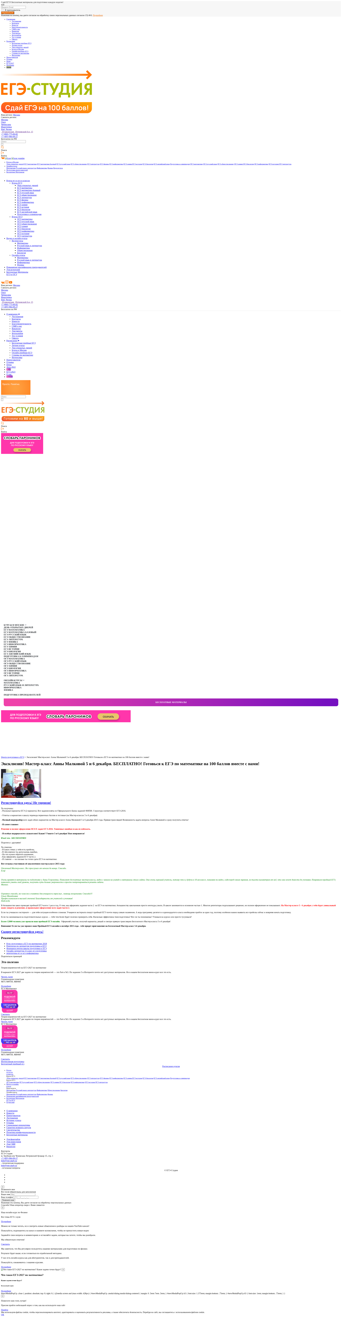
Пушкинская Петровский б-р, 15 (17, 132)
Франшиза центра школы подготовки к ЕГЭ (26, 948)
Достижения (16, 21)
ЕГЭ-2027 (10, 63)
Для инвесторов (13, 1142)
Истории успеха (13, 1120)
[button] (3, 726)
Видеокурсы (58, 168)
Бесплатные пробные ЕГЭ (21, 43)
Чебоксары (6, 124)
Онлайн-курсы (11, 166)
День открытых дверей (15, 164)
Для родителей (13, 270)
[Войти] (2, 153)
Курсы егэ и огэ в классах (18, 180)
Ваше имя (5, 1194)
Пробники (10, 65)
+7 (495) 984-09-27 (9, 136)
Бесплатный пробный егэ (12, 1064)
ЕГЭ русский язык (63, 164)
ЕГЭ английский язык (162, 164)
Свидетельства (13, 1130)
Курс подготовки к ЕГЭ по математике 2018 (26, 944)
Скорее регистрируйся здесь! (22, 931)
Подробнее (98, 15)
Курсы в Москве (18, 49)
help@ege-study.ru (9, 1161)
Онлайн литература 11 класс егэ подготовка (26, 951)
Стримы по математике (20, 53)
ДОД (8, 369)
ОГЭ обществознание (225, 164)
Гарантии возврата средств (18, 1127)
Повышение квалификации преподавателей (26, 267)
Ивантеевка (6, 127)
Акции (8, 67)
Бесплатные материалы (171, 702)
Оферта (14, 39)
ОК (2, 1315)
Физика (50, 168)
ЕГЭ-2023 (10, 372)
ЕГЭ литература (93, 164)
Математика (11, 168)
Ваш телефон (7, 1197)
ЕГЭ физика (104, 164)
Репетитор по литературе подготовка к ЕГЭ (26, 946)
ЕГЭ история (137, 164)
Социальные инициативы (18, 1125)
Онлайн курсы (18, 255)
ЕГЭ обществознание (79, 164)
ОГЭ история (274, 164)
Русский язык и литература (26, 168)
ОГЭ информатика (261, 164)
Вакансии (15, 31)
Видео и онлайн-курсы (16, 238)
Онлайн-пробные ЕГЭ (20, 51)
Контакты (15, 23)
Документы (16, 33)
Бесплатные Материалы (15, 172)
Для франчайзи (13, 1139)
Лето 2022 (11, 367)
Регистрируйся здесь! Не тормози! (26, 802)
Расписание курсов (171, 1066)
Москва (16, 115)
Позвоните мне (8, 1200)
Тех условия (16, 37)
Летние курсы (17, 45)
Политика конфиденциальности (21, 1132)
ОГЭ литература (285, 164)
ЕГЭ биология (148, 164)
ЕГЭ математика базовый (46, 164)
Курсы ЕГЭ (17, 183)
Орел (3, 122)
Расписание (10, 41)
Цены (8, 61)
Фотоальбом (16, 35)
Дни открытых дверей (20, 47)
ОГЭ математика (196, 164)
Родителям (10, 1102)
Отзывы (9, 59)
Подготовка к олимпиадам (180, 164)
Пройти (4, 1310)
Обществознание (25, 250)
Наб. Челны (6, 129)
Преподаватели (12, 57)
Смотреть (5, 1014)
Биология (21, 253)
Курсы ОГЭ (17, 217)
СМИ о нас (16, 29)
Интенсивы (16, 55)
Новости (15, 25)
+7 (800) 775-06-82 (9, 134)
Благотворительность (20, 27)
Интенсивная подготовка (12, 1061)
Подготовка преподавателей (17, 170)
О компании (10, 19)
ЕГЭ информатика (116, 164)
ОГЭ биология (248, 164)
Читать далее (7, 977)
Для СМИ (10, 1144)
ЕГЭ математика (30, 164)
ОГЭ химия (238, 164)
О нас (9, 374)
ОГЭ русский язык (210, 164)
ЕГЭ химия (127, 164)
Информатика (42, 168)
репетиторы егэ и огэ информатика (22, 953)
